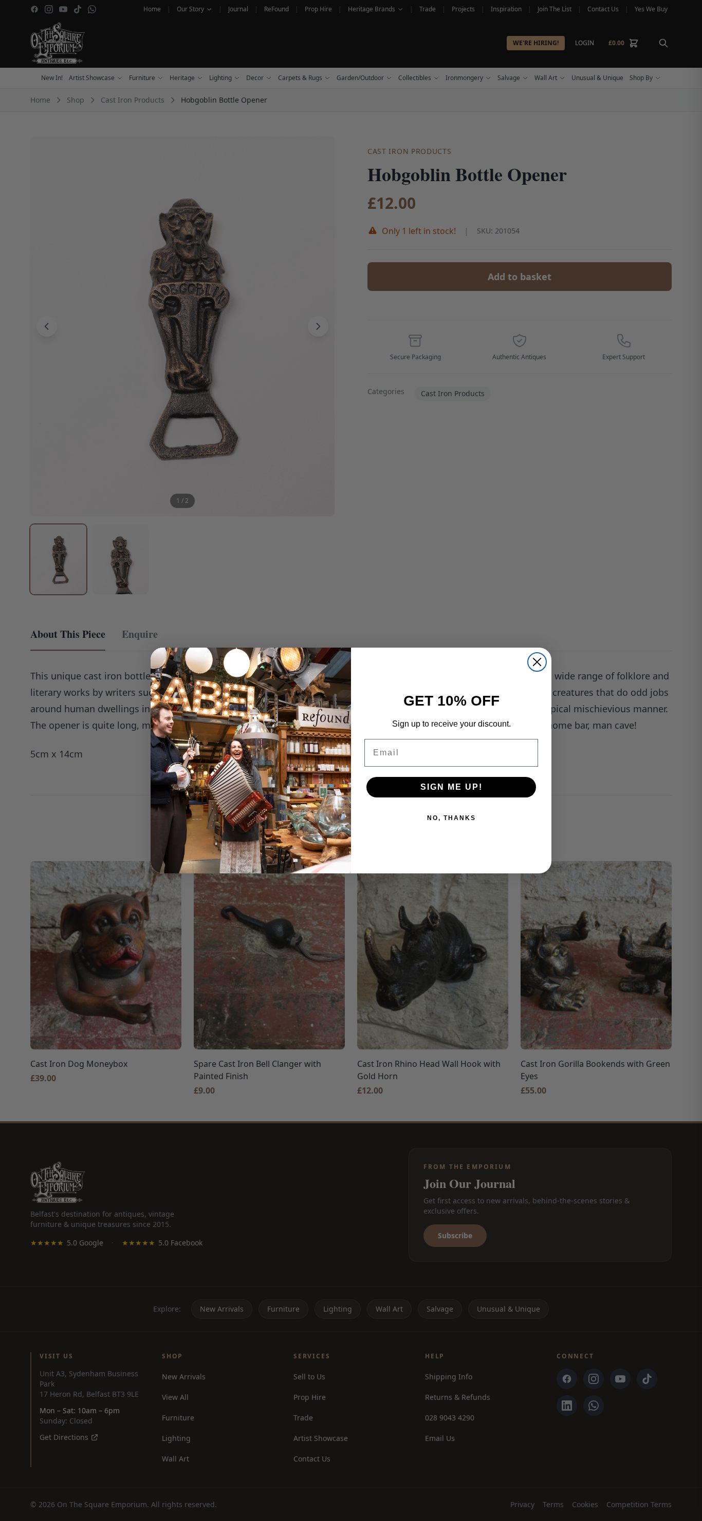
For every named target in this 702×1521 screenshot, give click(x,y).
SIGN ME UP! (451, 787)
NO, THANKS (451, 818)
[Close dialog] (537, 662)
